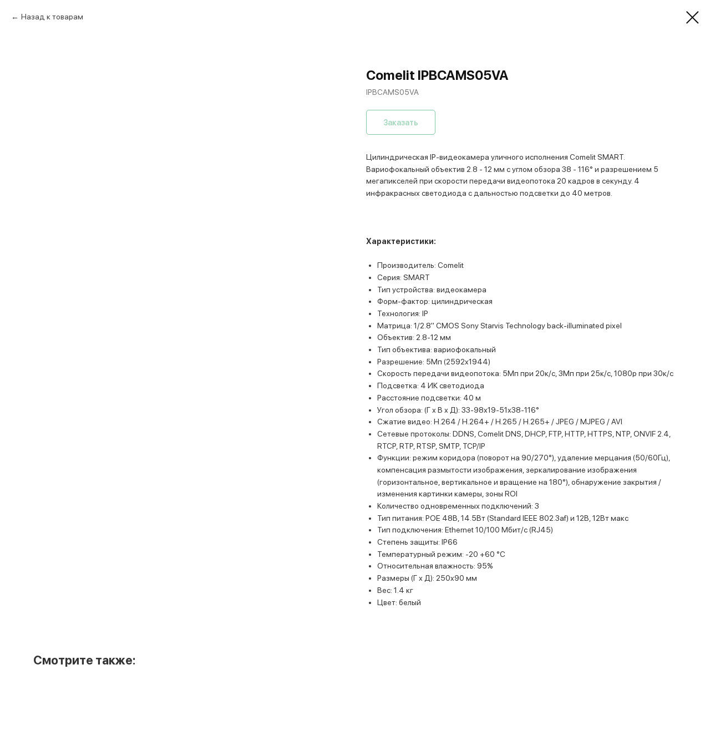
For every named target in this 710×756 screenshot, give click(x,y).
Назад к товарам (52, 16)
